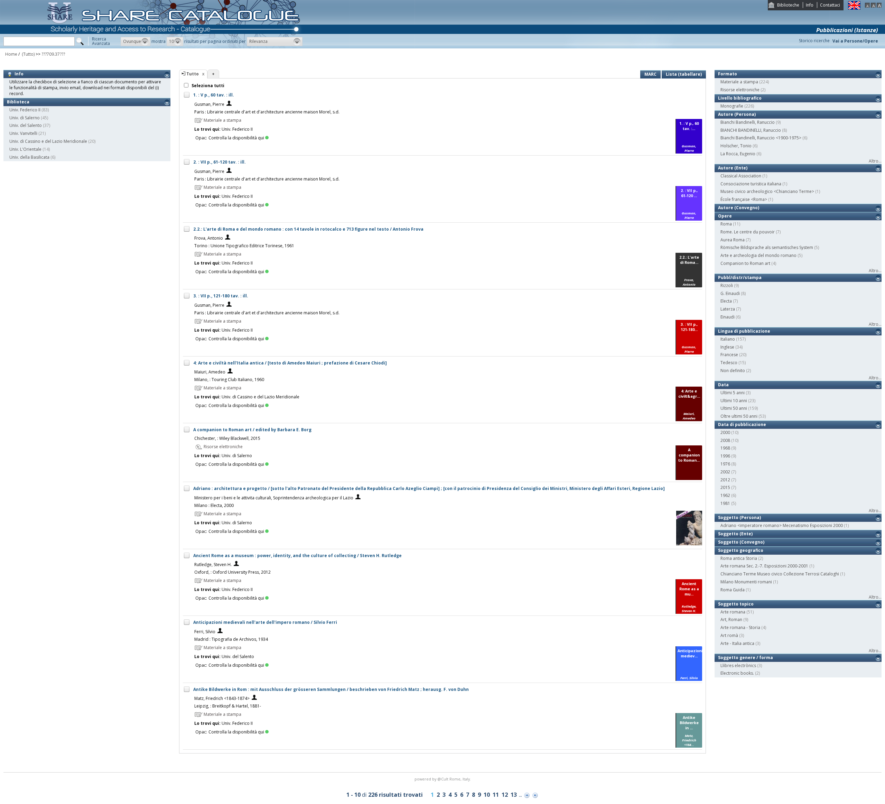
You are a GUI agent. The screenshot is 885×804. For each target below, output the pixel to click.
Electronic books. (737, 673)
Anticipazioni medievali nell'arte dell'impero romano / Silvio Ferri (265, 622)
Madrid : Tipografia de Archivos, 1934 (231, 639)
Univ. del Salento (25, 125)
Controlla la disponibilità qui (236, 138)
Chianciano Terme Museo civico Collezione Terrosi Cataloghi (779, 574)
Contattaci (830, 5)
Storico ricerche (814, 41)
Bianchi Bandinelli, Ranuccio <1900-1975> (760, 138)
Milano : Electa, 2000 (214, 505)
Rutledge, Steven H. (213, 564)
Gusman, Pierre (209, 104)
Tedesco (728, 363)
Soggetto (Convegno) (741, 542)
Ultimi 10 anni (733, 401)
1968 (725, 448)
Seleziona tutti (207, 86)
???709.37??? (53, 54)
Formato (727, 74)
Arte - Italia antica (737, 643)
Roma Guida (732, 590)
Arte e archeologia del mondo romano (758, 255)
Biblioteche (788, 5)
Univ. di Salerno (24, 118)
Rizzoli (726, 285)
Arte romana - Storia (740, 627)
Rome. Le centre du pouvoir (747, 232)
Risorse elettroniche (740, 90)
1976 (725, 464)
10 (487, 794)
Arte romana (732, 612)
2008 (725, 440)
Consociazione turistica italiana (750, 184)
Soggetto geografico (740, 550)
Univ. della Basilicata (29, 157)
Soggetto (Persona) (739, 517)
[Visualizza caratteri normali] (873, 6)
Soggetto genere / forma (745, 657)
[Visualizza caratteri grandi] (879, 6)
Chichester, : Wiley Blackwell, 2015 (227, 438)
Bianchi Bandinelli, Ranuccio (747, 122)
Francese (729, 355)
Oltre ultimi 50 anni (738, 416)
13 (514, 794)
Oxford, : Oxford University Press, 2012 (232, 572)
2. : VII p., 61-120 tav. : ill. (219, 162)
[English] (854, 8)
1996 (725, 456)
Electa (726, 301)
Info (809, 5)
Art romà (729, 635)
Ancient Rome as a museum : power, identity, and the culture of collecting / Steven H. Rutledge (297, 555)
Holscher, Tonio (736, 146)
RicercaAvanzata (101, 41)
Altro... (875, 161)
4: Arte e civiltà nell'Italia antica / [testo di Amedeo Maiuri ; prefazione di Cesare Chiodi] (290, 363)
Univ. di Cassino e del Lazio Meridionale (48, 141)
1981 (725, 503)
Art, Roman (731, 619)
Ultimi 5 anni (732, 393)
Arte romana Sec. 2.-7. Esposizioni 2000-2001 (764, 566)
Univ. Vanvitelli (23, 133)
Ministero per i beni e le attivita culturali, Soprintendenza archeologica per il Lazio (273, 498)
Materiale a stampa (739, 82)
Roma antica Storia (738, 558)
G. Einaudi (730, 293)
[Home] (175, 47)
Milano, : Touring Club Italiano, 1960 (229, 379)
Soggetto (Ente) (735, 534)
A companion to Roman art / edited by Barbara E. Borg (252, 430)
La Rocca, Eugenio (737, 154)
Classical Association (740, 176)
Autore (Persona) (737, 114)
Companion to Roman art (745, 263)
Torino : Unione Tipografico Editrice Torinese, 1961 (244, 246)
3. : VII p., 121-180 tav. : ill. (220, 296)
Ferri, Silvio (204, 632)
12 (505, 794)
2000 (725, 432)
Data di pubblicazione (742, 424)
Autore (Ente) (732, 168)
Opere (725, 216)
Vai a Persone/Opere (855, 41)
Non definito (732, 370)
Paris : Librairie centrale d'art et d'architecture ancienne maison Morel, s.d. (266, 112)
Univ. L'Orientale (25, 149)
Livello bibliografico (740, 98)
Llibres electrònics (738, 665)
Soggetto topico (736, 604)
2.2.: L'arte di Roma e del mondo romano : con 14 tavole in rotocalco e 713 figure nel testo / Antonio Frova (308, 229)
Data (723, 385)
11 (496, 794)
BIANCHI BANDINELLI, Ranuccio (750, 130)
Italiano (727, 339)
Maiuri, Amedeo (209, 372)
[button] (135, 41)
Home (11, 54)
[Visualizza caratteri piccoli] (867, 6)
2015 (725, 487)
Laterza (727, 309)
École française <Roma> (743, 199)
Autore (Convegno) (738, 208)
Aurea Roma (732, 240)
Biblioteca (18, 102)
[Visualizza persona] (229, 104)
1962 (725, 495)
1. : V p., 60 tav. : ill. (213, 95)
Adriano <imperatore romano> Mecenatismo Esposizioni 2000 (781, 525)
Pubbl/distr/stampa (740, 277)
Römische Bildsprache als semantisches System (766, 247)
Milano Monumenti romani (746, 582)
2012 (725, 480)
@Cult (443, 779)
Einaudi (727, 317)
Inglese (727, 347)
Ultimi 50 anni (733, 408)
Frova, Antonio (208, 238)
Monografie (731, 106)
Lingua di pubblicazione (744, 331)
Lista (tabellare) (684, 74)
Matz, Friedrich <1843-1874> (222, 698)
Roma (726, 224)
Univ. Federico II (24, 110)
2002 (725, 472)
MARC (650, 74)
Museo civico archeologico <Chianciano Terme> (767, 191)
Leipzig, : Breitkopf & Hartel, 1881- (227, 706)
